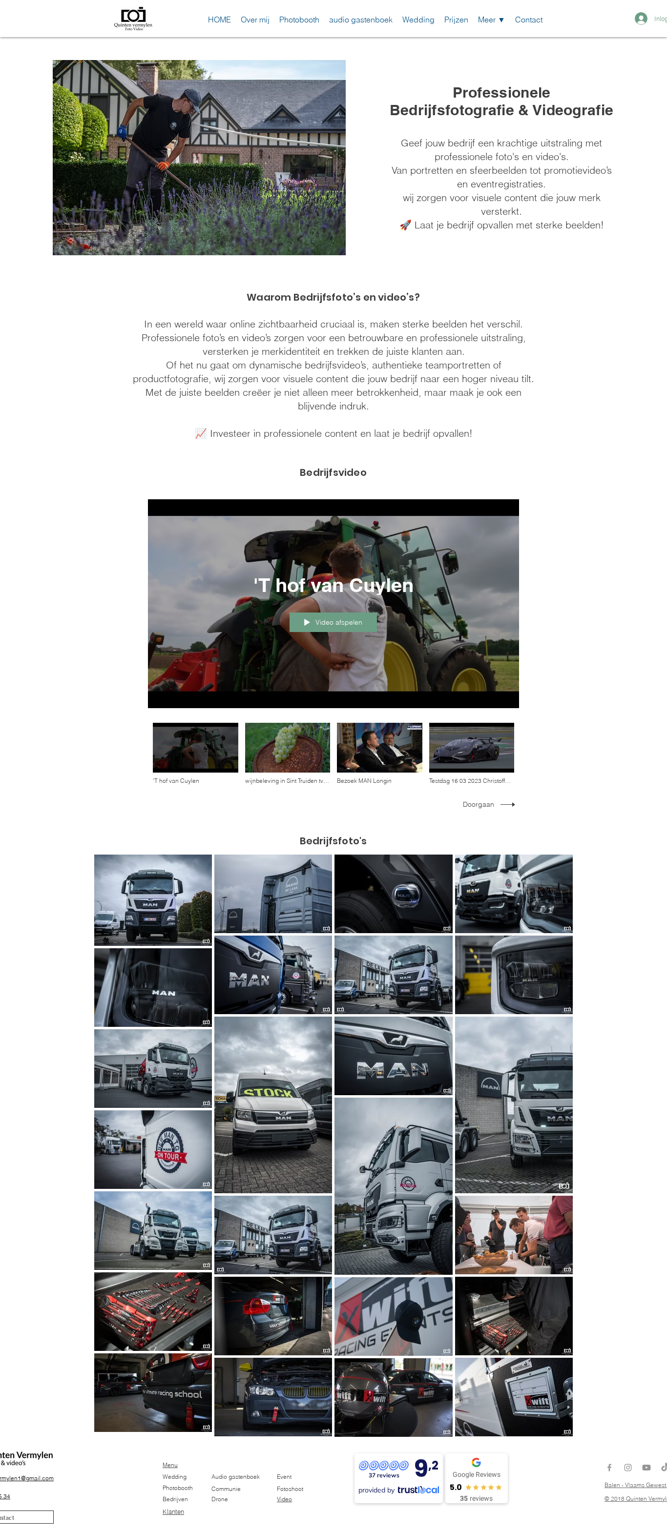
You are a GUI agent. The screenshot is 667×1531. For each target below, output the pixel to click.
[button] (491, 18)
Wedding (175, 1476)
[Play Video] (195, 754)
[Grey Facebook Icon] (609, 1467)
